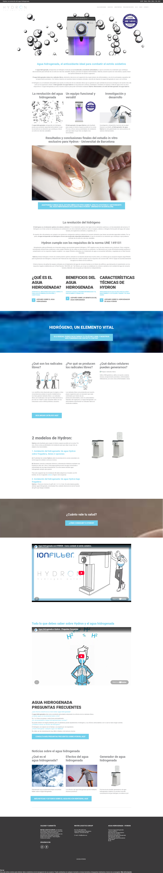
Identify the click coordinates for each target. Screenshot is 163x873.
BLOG (109, 840)
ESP (141, 1)
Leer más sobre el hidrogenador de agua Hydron (117, 300)
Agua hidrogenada (101, 7)
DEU (152, 1)
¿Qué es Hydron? (112, 831)
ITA (156, 1)
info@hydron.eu (83, 835)
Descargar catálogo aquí (46, 415)
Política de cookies (45, 838)
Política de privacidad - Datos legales (50, 836)
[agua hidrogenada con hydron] (14, 8)
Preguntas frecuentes (128, 7)
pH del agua (111, 839)
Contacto (146, 7)
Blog (136, 7)
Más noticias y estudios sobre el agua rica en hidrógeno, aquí (61, 799)
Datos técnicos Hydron (114, 834)
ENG (145, 1)
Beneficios (110, 7)
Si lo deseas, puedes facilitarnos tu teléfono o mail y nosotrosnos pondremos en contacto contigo (81, 337)
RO (159, 1)
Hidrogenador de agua (114, 836)
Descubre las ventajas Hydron (116, 832)
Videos (140, 7)
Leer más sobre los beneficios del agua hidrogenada (83, 299)
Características (118, 7)
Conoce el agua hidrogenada (116, 830)
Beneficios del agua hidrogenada (117, 835)
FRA (149, 1)
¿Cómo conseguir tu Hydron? (81, 523)
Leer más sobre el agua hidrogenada (46, 300)
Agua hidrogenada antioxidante (116, 838)
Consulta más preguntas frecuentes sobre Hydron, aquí (60, 737)
